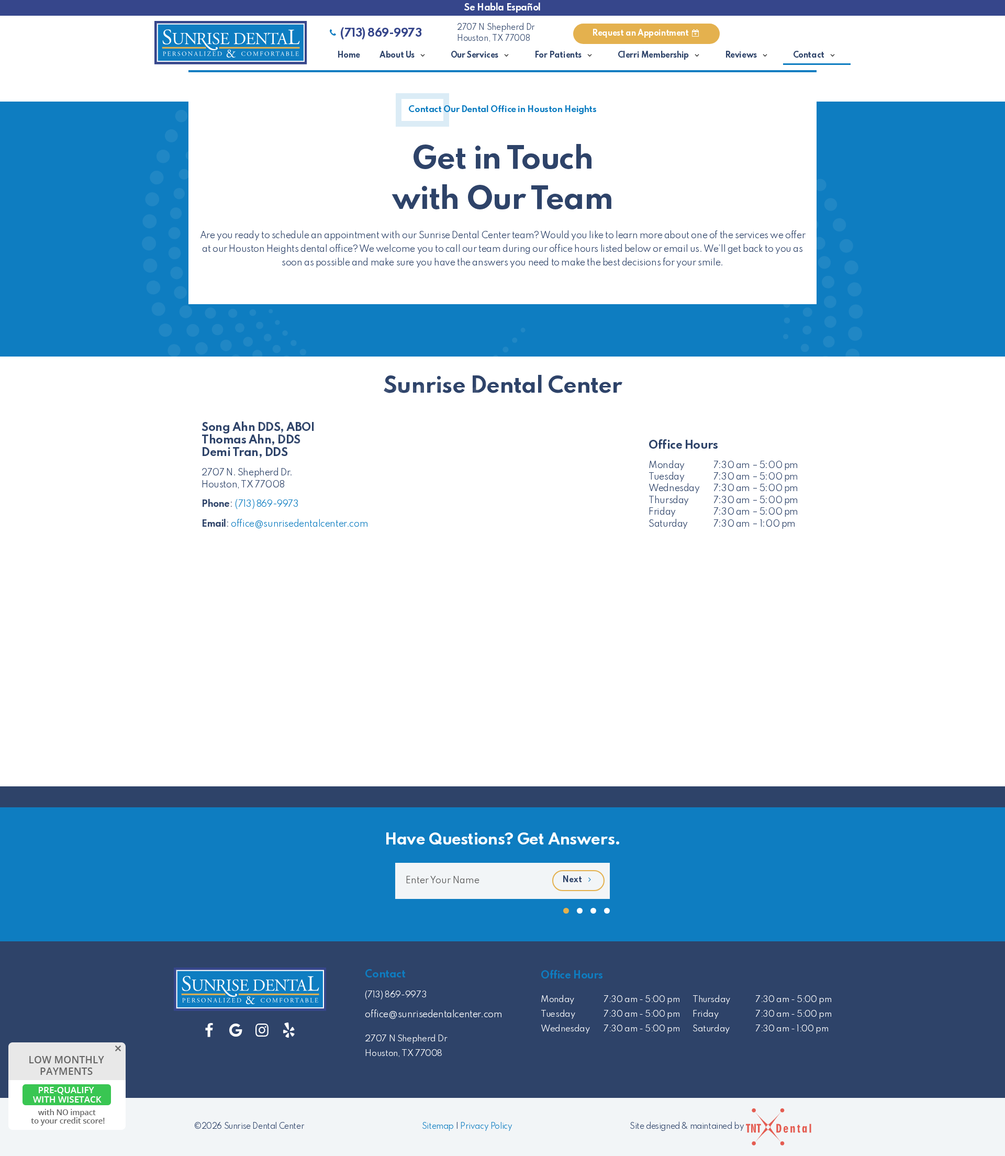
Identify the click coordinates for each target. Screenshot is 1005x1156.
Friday (662, 512)
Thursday (669, 500)
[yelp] (288, 1031)
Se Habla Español (502, 8)
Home (348, 55)
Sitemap (438, 1126)
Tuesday (666, 477)
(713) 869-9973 (380, 33)
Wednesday (674, 488)
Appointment (641, 33)
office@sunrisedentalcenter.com (299, 524)
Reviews (741, 55)
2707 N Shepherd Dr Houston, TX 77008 (496, 33)
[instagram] (262, 1031)
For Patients (558, 55)
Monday (667, 465)
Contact (808, 55)
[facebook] (209, 1031)
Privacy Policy (486, 1126)
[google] (236, 1031)
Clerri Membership (653, 55)
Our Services (474, 55)
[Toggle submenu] (423, 56)
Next (573, 880)
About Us (397, 55)
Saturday (668, 524)
